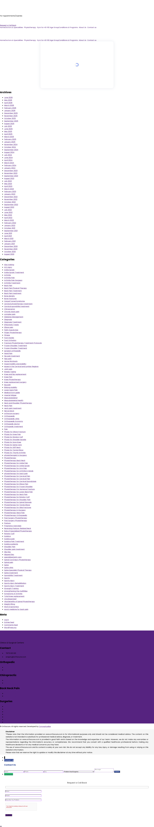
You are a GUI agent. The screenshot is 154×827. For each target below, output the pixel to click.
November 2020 (10, 249)
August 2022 (9, 207)
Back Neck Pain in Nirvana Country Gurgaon (22, 696)
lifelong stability (10, 387)
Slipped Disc (9, 554)
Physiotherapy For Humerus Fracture (19, 489)
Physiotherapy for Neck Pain (15, 494)
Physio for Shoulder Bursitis (15, 439)
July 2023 (8, 181)
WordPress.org (10, 627)
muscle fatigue (10, 395)
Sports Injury (9, 580)
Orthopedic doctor (12, 424)
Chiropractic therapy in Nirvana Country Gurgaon (24, 683)
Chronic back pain (11, 311)
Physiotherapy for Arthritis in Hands (18, 471)
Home (2, 27)
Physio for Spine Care (13, 445)
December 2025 (11, 113)
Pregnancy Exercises (12, 526)
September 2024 (11, 150)
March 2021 (8, 238)
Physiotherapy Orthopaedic (15, 515)
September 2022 (11, 204)
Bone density (9, 296)
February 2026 (10, 108)
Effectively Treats (11, 325)
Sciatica (7, 536)
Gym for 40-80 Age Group (48, 27)
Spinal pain (8, 562)
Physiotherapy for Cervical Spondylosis (20, 481)
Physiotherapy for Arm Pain (15, 468)
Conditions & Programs (68, 27)
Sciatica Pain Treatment (14, 541)
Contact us (91, 27)
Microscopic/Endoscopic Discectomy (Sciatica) (23, 714)
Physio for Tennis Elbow (13, 450)
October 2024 (10, 147)
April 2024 (8, 160)
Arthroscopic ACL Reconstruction (18, 719)
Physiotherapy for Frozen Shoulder (18, 486)
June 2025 (8, 129)
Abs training (9, 264)
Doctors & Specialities (14, 27)
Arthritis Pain (9, 278)
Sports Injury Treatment (14, 586)
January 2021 (9, 244)
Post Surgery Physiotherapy (15, 518)
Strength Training (11, 588)
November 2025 (10, 116)
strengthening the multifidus (15, 591)
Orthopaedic (9, 416)
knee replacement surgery (15, 382)
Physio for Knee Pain (12, 434)
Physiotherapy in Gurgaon (15, 510)
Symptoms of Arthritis (13, 593)
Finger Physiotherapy (13, 332)
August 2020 (9, 254)
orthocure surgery (11, 413)
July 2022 (8, 210)
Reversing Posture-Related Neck (17, 528)
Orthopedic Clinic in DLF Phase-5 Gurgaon (21, 667)
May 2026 (8, 100)
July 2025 (8, 126)
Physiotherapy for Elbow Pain (16, 484)
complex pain (9, 314)
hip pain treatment (12, 356)
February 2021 (10, 241)
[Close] (1, 826)
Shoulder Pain (9, 546)
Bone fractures (10, 298)
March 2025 (9, 136)
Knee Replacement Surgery (15, 709)
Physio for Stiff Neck (12, 447)
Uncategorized (10, 599)
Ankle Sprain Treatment (14, 272)
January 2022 (9, 225)
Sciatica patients (11, 544)
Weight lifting (9, 604)
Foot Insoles (9, 338)
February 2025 (10, 139)
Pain (6, 429)
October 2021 (9, 228)
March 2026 (9, 105)
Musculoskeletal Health (13, 400)
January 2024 (9, 168)
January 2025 (9, 142)
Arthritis (7, 275)
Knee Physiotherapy (12, 379)
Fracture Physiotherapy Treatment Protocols (23, 343)
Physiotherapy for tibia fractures (17, 507)
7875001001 (4, 20)
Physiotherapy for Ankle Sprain (17, 466)
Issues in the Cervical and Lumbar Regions (21, 366)
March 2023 (9, 189)
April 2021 (8, 236)
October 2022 (10, 202)
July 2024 (8, 155)
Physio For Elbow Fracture (15, 432)
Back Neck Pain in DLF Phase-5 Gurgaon (20, 693)
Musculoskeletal (10, 398)
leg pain (7, 385)
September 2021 (11, 230)
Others (7, 722)
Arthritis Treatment (12, 283)
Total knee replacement (14, 596)
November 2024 (10, 144)
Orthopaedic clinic (11, 419)
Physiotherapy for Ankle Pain (16, 463)
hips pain (8, 358)
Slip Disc (7, 552)
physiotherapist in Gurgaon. (15, 455)
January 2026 (9, 110)
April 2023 (8, 186)
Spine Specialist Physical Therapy (18, 570)
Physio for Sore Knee (12, 442)
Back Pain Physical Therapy (15, 288)
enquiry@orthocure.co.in (10, 23)
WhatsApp (8, 774)
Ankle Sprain (9, 270)
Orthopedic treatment (13, 426)
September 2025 (11, 121)
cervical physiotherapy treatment (18, 304)
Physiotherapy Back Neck (14, 460)
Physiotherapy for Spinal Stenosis (18, 502)
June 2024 (8, 157)
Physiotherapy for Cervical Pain (17, 476)
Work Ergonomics (11, 607)
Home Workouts (10, 361)
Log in (6, 620)
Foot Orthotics (10, 340)
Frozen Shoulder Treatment (15, 345)
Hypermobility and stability (15, 364)
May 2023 (8, 183)
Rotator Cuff (9, 533)
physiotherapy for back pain (16, 473)
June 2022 (8, 212)
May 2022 (8, 215)
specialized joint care (12, 557)
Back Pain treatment (12, 293)
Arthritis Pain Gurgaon (13, 280)
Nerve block (9, 411)
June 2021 (8, 233)
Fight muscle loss (11, 330)
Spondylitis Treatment (13, 575)
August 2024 (9, 152)
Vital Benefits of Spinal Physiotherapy (19, 601)
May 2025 (8, 131)
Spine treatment (11, 573)
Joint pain (8, 369)
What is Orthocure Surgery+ (15, 706)
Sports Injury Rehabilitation (15, 583)
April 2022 (8, 217)
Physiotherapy (30, 27)
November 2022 (10, 199)
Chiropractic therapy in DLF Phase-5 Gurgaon (23, 680)
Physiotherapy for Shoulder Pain (17, 499)
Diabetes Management (13, 317)
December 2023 (10, 170)
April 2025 (8, 134)
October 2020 (10, 251)
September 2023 (11, 176)
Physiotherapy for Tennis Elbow (17, 505)
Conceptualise (45, 726)
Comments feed (11, 625)
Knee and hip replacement (15, 374)
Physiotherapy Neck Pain (14, 513)
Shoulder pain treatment (14, 549)
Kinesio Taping (10, 372)
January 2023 (9, 194)
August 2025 (9, 123)
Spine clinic (8, 567)
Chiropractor (9, 309)
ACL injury (8, 267)
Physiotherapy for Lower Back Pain (18, 492)
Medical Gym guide (12, 392)
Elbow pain (8, 327)
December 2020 (11, 246)
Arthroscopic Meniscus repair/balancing (21, 717)
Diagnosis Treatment (12, 322)
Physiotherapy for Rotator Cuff (17, 497)
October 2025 (10, 118)
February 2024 (10, 165)
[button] (14, 27)
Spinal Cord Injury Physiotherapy (17, 560)
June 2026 (8, 97)
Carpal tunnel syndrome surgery (17, 712)
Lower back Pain (11, 390)
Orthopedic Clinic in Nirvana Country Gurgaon (23, 670)
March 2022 (9, 220)
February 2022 (10, 223)
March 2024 (9, 163)
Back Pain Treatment (13, 291)
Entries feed (9, 622)
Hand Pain (8, 353)
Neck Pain (8, 405)
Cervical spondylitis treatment (16, 306)
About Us (82, 27)
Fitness (7, 335)
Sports (7, 578)
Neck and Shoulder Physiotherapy (18, 403)
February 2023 (10, 191)
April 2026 (8, 103)
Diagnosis (8, 319)
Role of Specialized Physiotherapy (18, 531)
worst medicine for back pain (16, 609)
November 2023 (10, 173)
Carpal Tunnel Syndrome (14, 301)
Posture (7, 523)
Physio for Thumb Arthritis (15, 452)
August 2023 (9, 178)
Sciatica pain (9, 539)
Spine (6, 565)
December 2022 (10, 197)
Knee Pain (8, 377)
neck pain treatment (12, 408)
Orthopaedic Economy (13, 421)
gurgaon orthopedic (12, 351)
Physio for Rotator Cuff (13, 437)
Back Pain (8, 285)
